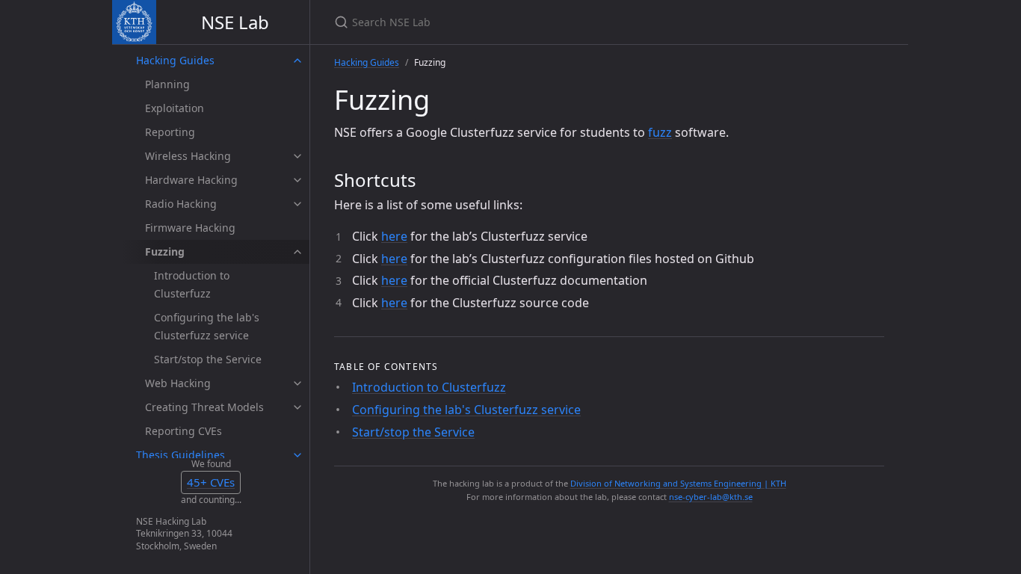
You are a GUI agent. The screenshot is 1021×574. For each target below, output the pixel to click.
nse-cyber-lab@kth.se (711, 496)
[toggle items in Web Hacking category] (297, 383)
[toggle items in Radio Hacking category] (297, 204)
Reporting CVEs (183, 431)
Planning (167, 84)
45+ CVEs (211, 482)
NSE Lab (235, 22)
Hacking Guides (175, 60)
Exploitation (174, 108)
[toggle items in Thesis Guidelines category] (297, 455)
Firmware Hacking (190, 227)
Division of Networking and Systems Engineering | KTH (678, 483)
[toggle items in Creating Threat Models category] (297, 407)
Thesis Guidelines (180, 455)
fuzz (660, 132)
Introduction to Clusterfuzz (191, 284)
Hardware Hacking (191, 180)
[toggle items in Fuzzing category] (297, 252)
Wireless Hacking (188, 156)
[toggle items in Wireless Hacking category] (297, 156)
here (394, 236)
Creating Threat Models (204, 407)
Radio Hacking (181, 204)
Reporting (170, 132)
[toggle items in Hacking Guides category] (297, 60)
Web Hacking (178, 383)
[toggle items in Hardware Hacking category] (297, 180)
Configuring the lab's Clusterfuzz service (206, 326)
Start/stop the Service (208, 359)
